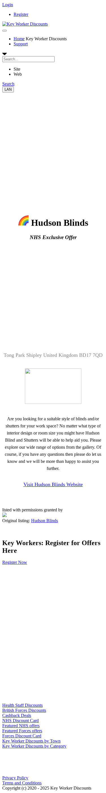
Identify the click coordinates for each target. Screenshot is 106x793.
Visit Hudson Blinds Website (53, 484)
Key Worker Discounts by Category (34, 746)
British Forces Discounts (24, 710)
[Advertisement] (53, 145)
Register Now (14, 562)
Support (21, 43)
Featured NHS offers (21, 725)
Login (7, 4)
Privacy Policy (15, 777)
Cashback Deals (16, 715)
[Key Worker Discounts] (25, 24)
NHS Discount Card (20, 720)
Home (19, 38)
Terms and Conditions (22, 783)
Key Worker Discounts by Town (31, 741)
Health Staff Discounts (22, 705)
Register (21, 14)
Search (8, 83)
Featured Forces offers (22, 730)
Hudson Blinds (44, 520)
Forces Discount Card (21, 735)
